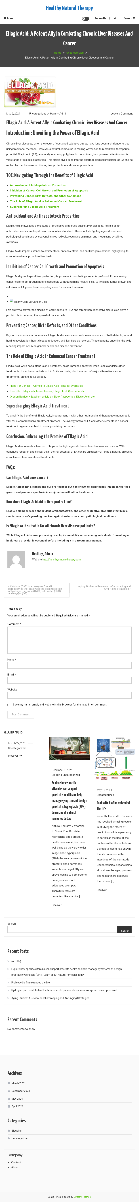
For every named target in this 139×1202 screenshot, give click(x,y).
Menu (10, 18)
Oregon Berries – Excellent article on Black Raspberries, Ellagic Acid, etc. (52, 396)
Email (11, 674)
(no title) (16, 961)
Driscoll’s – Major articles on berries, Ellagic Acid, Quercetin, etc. (47, 391)
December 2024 (21, 1090)
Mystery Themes (82, 1196)
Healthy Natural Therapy (69, 8)
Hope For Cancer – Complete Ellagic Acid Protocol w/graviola (46, 385)
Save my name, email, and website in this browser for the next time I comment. (60, 704)
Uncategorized (37, 113)
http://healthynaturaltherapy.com (62, 559)
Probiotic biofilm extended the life (30, 982)
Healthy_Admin (58, 113)
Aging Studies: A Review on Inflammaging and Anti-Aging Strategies (104, 587)
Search (128, 18)
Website (12, 689)
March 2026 (18, 1083)
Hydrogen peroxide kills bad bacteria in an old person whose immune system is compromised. (64, 990)
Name (11, 659)
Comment (14, 624)
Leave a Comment (122, 113)
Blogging (57, 774)
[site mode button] (85, 19)
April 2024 (17, 1106)
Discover (13, 755)
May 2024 (17, 1098)
